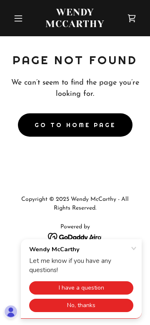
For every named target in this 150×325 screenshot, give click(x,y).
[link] (75, 25)
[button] (20, 18)
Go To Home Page (75, 125)
